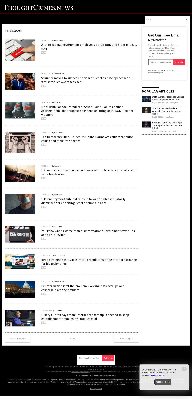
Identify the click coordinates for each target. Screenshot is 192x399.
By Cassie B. (56, 166)
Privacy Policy (96, 389)
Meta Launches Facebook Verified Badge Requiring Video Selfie (168, 98)
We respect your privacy (81, 372)
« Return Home (18, 338)
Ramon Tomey (169, 117)
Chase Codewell (170, 131)
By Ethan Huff (57, 103)
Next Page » (126, 338)
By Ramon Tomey (58, 255)
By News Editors (58, 40)
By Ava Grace (57, 195)
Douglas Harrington (170, 103)
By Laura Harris (57, 133)
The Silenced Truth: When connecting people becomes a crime (167, 111)
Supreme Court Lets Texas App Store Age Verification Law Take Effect (167, 125)
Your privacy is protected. (157, 70)
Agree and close (163, 382)
